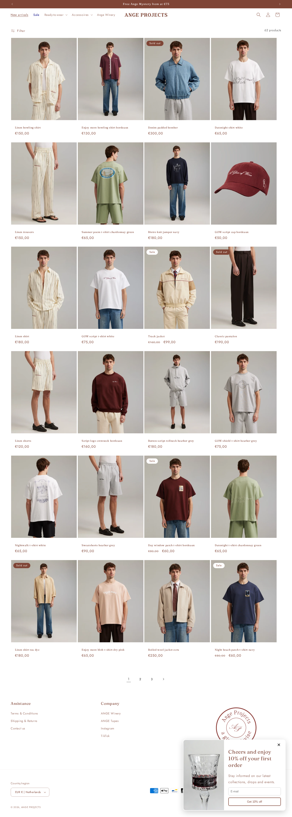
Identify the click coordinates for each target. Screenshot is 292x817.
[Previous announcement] (12, 4)
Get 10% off (254, 801)
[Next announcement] (280, 4)
